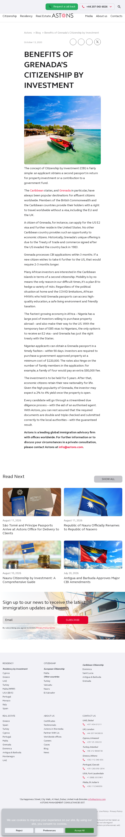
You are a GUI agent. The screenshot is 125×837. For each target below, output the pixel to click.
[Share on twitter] (97, 42)
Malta (5, 740)
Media (89, 16)
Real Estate (43, 16)
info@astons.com (71, 447)
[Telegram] (6, 10)
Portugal (7, 696)
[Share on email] (89, 42)
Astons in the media (53, 729)
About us (101, 16)
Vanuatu (48, 685)
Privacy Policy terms (45, 628)
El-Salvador (49, 693)
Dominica (87, 669)
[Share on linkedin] (81, 42)
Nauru (47, 689)
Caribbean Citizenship (93, 665)
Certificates (49, 721)
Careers (47, 740)
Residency (26, 16)
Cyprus (6, 673)
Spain (5, 708)
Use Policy (104, 811)
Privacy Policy (116, 811)
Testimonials (50, 725)
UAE (5, 681)
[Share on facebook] (73, 42)
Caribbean (36, 190)
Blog (38, 32)
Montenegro (9, 756)
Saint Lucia (88, 673)
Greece (6, 677)
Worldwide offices (53, 737)
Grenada (65, 190)
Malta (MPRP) (9, 689)
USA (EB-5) (8, 693)
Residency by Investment (15, 669)
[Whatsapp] (6, 3)
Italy (5, 704)
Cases (47, 744)
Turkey (6, 685)
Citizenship (10, 16)
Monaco (6, 700)
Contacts (116, 16)
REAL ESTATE (9, 716)
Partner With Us (51, 733)
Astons (28, 32)
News (46, 752)
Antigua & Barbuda (92, 677)
